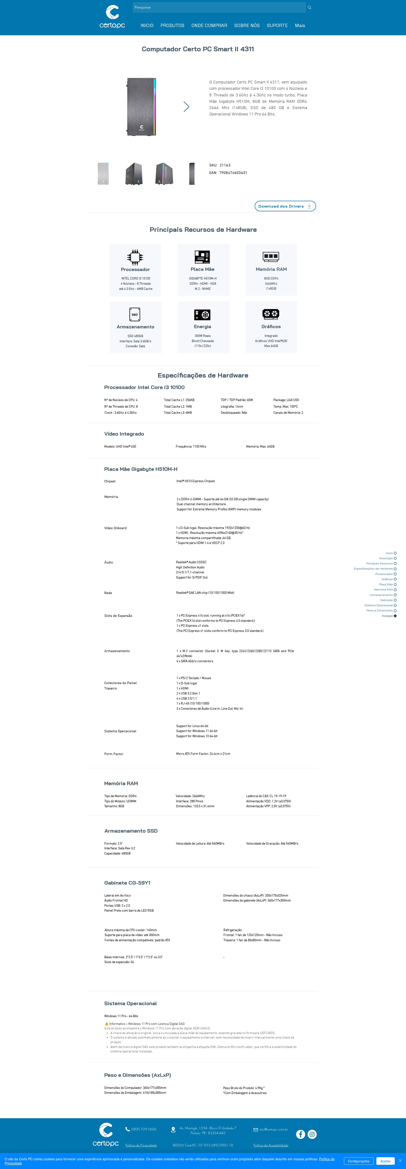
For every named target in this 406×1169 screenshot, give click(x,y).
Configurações (359, 1161)
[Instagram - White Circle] (312, 1134)
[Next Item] (186, 107)
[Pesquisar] (309, 7)
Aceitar (385, 1161)
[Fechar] (400, 1161)
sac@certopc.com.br (274, 1129)
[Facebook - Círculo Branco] (300, 1134)
